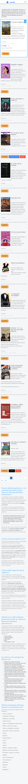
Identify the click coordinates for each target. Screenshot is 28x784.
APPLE (12, 470)
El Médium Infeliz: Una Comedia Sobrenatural (17, 406)
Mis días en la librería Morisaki (18, 443)
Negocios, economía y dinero (10, 750)
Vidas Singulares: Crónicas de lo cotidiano (17, 367)
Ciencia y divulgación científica (11, 728)
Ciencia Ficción (7, 721)
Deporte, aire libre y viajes (10, 726)
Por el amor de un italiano (17, 133)
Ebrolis (21, 515)
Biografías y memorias (9, 718)
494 (2, 480)
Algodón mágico (17, 64)
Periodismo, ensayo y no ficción (11, 752)
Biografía (5, 765)
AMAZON (5, 53)
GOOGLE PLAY (14, 156)
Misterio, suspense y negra (10, 748)
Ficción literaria (7, 760)
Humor (4, 740)
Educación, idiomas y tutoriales (11, 731)
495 (6, 480)
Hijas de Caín (15, 198)
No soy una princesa (18, 232)
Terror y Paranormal (8, 757)
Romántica (5, 762)
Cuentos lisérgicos (17, 22)
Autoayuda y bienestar (8, 716)
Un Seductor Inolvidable (15, 294)
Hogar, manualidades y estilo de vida (12, 723)
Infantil (4, 743)
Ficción (4, 767)
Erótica (4, 733)
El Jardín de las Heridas (16, 164)
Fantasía (5, 735)
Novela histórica (7, 738)
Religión (5, 755)
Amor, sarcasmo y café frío (17, 99)
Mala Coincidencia (17, 263)
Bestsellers (5, 769)
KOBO (22, 156)
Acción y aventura (7, 714)
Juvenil (4, 745)
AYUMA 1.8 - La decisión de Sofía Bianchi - (17, 329)
